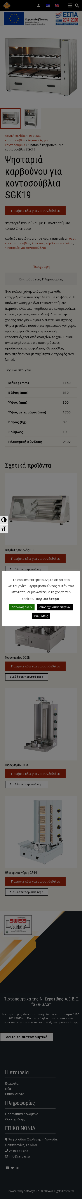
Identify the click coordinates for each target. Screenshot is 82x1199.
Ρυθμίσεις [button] (41, 616)
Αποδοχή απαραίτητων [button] (54, 607)
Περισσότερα (47, 598)
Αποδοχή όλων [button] (22, 607)
